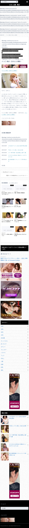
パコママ (3, 352)
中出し (2, 358)
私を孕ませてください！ (8, 172)
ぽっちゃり (4, 343)
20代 (2, 326)
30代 (2, 329)
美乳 (2, 370)
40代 (2, 332)
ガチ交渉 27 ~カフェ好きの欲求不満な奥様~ (17, 146)
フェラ (2, 355)
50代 (2, 335)
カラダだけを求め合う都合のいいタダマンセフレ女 (17, 156)
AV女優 (3, 338)
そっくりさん (4, 341)
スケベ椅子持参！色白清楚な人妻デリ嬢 (17, 152)
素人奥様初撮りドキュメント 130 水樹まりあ (17, 160)
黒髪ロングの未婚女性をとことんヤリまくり (16, 175)
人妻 (2, 361)
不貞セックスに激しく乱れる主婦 (15, 150)
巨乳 (2, 367)
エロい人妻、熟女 (14, 4)
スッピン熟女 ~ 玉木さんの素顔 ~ (9, 70)
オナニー (3, 346)
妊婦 (2, 364)
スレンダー (4, 349)
